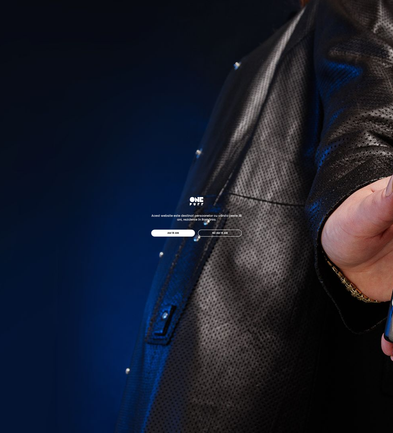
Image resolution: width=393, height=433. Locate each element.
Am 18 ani (173, 233)
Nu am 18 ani (220, 233)
